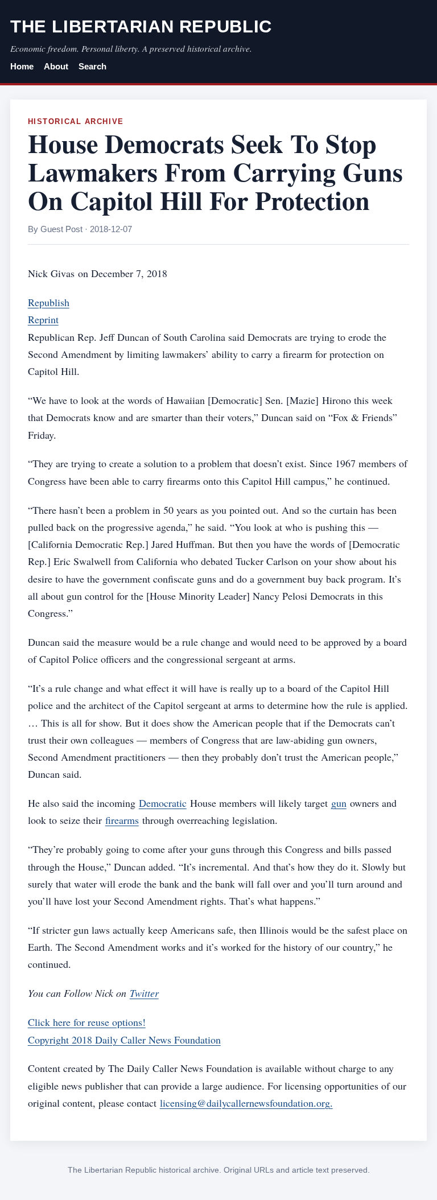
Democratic (163, 803)
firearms (122, 820)
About (56, 66)
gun (339, 803)
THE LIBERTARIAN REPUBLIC (141, 26)
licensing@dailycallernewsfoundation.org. (246, 1103)
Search (92, 66)
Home (22, 66)
